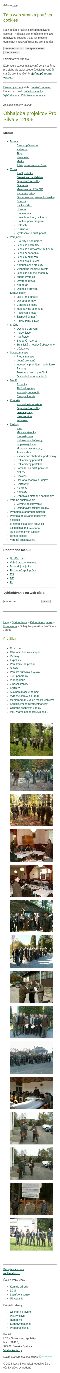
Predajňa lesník (19, 1327)
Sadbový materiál (20, 1323)
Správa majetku (19, 352)
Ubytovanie (17, 1298)
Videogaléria (17, 680)
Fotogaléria (10, 626)
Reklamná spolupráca (23, 570)
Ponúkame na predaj (22, 664)
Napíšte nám (17, 558)
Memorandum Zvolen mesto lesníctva (32, 700)
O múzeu (15, 648)
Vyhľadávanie (11, 95)
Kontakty (15, 400)
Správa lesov (18, 292)
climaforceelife (18, 535)
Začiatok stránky (33, 91)
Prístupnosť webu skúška (31, 165)
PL (11, 582)
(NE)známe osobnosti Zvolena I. (29, 711)
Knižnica (15, 688)
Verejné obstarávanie (22, 500)
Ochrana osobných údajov (25, 707)
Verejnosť (16, 237)
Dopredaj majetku (20, 566)
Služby (14, 324)
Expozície (16, 660)
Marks (20, 161)
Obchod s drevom (27, 288)
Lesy (15, 5)
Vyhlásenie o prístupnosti (31, 233)
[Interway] (45, 1357)
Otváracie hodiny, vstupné (25, 652)
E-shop (14, 424)
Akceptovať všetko (14, 48)
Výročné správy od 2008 (24, 696)
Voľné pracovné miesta (23, 562)
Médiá (13, 380)
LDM (13, 1290)
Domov (14, 141)
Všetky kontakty (12, 1350)
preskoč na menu (41, 87)
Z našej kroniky (19, 684)
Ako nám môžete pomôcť (25, 692)
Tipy (19, 153)
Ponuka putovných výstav (25, 672)
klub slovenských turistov (25, 531)
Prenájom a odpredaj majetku (27, 511)
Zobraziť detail (11, 52)
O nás (13, 169)
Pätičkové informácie (33, 95)
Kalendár (22, 149)
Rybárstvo (16, 1319)
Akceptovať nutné (35, 48)
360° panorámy (19, 676)
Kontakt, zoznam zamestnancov (29, 704)
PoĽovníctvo (17, 1315)
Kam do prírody (19, 1286)
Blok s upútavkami (27, 145)
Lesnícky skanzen (20, 1294)
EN (12, 574)
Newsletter (23, 157)
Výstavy (14, 656)
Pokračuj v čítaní (13, 87)
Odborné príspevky (41, 622)
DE (12, 578)
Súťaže (14, 668)
